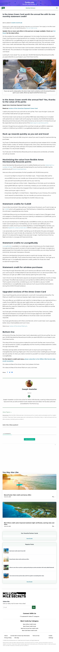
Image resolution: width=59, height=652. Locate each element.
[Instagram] (29, 396)
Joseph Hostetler (16, 22)
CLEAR (7, 209)
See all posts (29, 581)
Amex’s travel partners (19, 169)
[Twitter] (9, 372)
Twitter (30, 616)
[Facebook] (7, 372)
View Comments (29, 439)
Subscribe (6, 601)
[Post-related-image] (29, 481)
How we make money (31, 28)
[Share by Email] (12, 372)
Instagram (36, 616)
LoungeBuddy (7, 246)
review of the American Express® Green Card (23, 108)
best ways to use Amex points (39, 123)
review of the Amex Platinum (18, 326)
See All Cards (29, 538)
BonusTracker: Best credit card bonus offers (17, 495)
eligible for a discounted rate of (17, 227)
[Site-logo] (3, 8)
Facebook (23, 616)
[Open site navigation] (57, 8)
